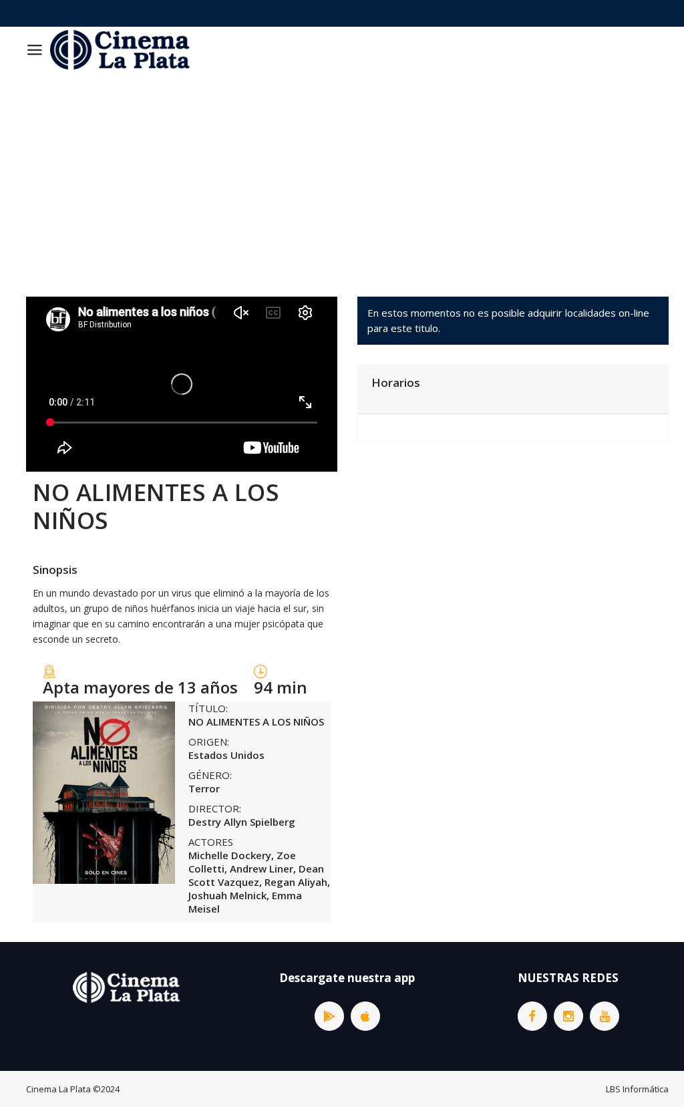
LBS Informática (637, 1089)
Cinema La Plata (58, 1089)
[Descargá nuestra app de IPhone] (365, 1016)
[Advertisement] (342, 173)
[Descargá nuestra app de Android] (329, 1016)
